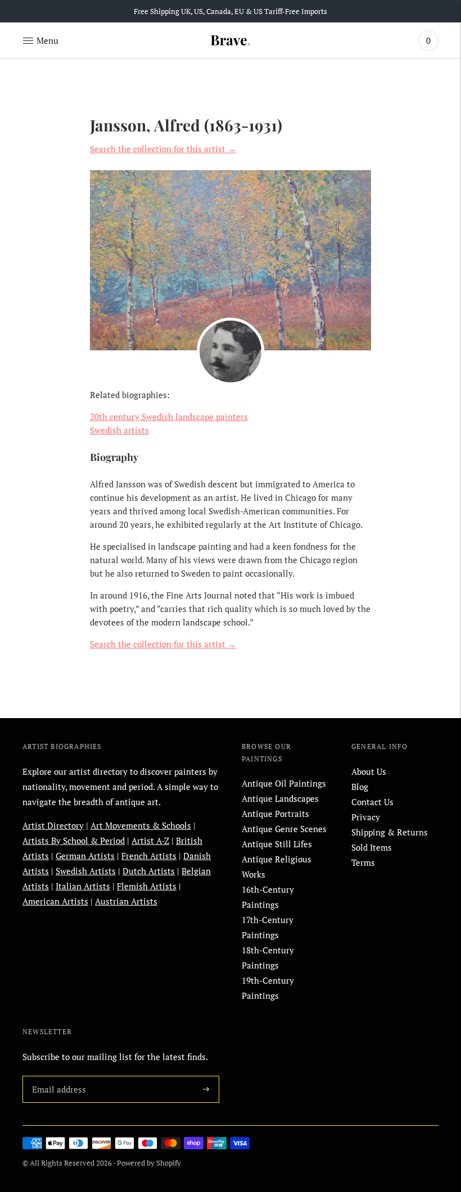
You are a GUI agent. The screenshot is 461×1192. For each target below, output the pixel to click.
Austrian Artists (126, 901)
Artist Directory (53, 825)
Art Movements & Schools (141, 825)
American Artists (55, 901)
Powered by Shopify (149, 1163)
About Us (368, 771)
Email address (57, 1076)
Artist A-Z (150, 840)
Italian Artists (83, 886)
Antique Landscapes (280, 798)
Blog (359, 786)
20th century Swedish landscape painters (169, 416)
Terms (363, 862)
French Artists (149, 855)
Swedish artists (119, 430)
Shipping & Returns (389, 832)
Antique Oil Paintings (284, 783)
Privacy (365, 817)
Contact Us (372, 801)
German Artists (85, 855)
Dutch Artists (149, 870)
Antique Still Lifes (277, 844)
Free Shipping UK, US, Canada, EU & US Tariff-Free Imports (230, 11)
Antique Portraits (275, 813)
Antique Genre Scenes (284, 828)
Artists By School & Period (73, 840)
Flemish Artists (147, 886)
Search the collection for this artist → (163, 148)
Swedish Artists (86, 870)
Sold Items (371, 847)
